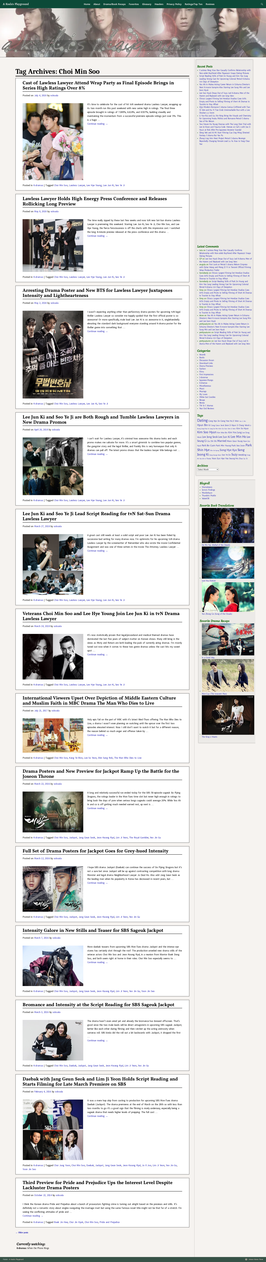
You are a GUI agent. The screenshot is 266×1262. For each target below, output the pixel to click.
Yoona (208, 459)
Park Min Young (223, 445)
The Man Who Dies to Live (127, 757)
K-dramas (38, 185)
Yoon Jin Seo (148, 991)
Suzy (234, 454)
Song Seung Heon (215, 455)
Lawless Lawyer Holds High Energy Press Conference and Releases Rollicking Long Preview (95, 201)
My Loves (203, 394)
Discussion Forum (206, 360)
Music (201, 389)
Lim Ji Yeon (122, 837)
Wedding (242, 455)
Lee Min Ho (238, 436)
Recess (202, 403)
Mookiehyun (207, 493)
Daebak (72, 1065)
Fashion (202, 369)
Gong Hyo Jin (214, 421)
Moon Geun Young (235, 441)
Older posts (22, 1232)
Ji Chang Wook (243, 425)
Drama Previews (206, 366)
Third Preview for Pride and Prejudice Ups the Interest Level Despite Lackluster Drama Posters (97, 1185)
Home (87, 4)
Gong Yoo (225, 421)
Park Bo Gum (208, 445)
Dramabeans (207, 487)
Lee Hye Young (94, 185)
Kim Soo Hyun (206, 432)
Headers (159, 4)
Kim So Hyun (242, 428)
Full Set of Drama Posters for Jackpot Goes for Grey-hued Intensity (95, 851)
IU (210, 425)
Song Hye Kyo (228, 450)
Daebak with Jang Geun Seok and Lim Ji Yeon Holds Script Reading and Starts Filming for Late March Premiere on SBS (100, 1082)
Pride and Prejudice (109, 1222)
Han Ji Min (242, 421)
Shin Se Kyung (214, 450)
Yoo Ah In (203, 458)
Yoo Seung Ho (231, 458)
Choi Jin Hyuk (76, 1222)
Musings (202, 391)
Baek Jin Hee (61, 1222)
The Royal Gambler (139, 837)
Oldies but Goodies (207, 397)
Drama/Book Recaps (114, 4)
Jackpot (73, 837)
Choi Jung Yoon (62, 1165)
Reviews (210, 4)
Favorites (134, 4)
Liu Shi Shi (212, 441)
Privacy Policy (174, 4)
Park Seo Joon (238, 445)
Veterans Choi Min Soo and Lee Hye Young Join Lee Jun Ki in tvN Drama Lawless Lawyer (101, 616)
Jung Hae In (205, 429)
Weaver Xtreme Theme (256, 1259)
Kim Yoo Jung (234, 432)
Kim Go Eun (222, 429)
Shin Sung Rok (105, 757)
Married (221, 440)
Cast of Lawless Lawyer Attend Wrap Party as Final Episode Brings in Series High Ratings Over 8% (98, 86)
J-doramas (203, 377)
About (97, 4)
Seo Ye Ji (120, 185)
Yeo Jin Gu (155, 837)
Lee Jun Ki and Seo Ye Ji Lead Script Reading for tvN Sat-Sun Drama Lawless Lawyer (96, 516)
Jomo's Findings (208, 490)
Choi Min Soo (61, 185)
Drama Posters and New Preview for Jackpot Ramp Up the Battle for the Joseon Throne (101, 774)
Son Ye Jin (226, 455)
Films (201, 372)
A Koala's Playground (16, 4)
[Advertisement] (218, 196)
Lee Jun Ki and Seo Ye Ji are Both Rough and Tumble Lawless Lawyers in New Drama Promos (101, 420)
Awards (202, 354)
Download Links (206, 363)
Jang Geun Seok (87, 837)
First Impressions (206, 374)
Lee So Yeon (90, 757)
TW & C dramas (206, 405)
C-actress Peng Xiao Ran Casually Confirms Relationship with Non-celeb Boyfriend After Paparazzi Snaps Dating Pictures (225, 253)
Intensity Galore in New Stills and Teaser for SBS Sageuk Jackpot (93, 930)
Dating (202, 420)
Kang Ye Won (76, 757)
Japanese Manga (206, 380)
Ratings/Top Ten (194, 4)
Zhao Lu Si (243, 459)
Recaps (202, 400)
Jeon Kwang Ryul (105, 837)
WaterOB (205, 498)
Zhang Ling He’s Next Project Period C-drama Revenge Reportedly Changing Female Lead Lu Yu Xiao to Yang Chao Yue (224, 141)
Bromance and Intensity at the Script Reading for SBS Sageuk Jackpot (98, 1005)
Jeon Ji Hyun (230, 425)
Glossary (146, 4)
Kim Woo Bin (222, 433)
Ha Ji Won (234, 421)
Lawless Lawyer (77, 185)
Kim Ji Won (232, 429)
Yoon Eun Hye (218, 458)
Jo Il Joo (146, 1165)
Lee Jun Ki (108, 185)
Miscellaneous (205, 386)
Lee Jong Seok (210, 436)
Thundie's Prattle (209, 495)
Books (201, 357)
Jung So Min (214, 428)
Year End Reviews (206, 408)
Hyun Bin (202, 425)
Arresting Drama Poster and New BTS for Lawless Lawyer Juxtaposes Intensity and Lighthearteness (97, 293)
